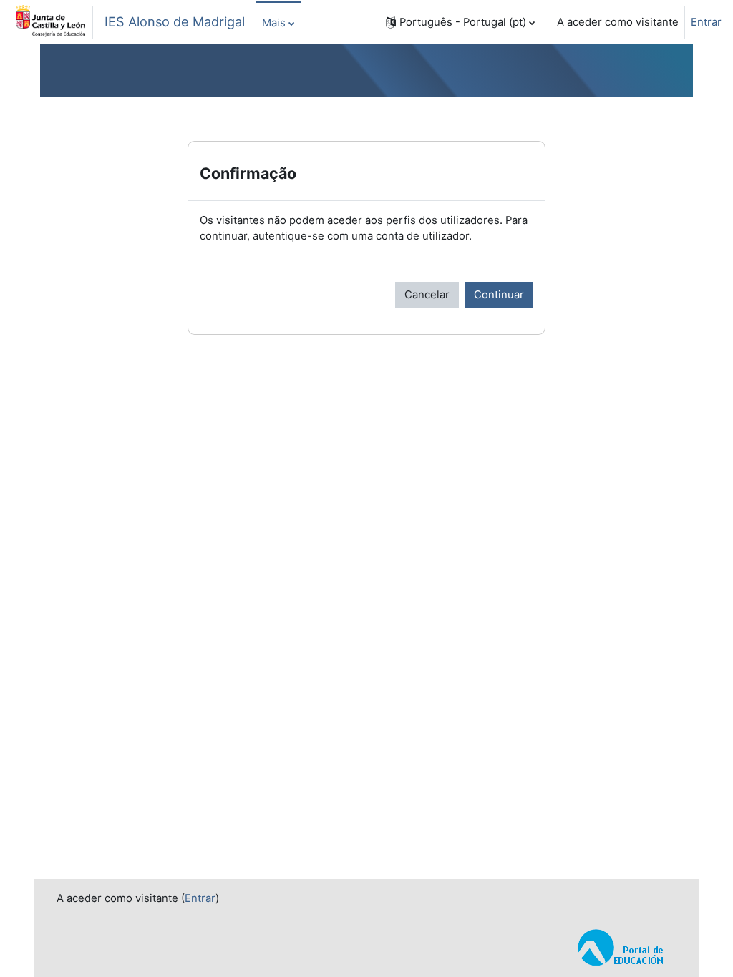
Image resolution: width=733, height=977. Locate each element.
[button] (460, 22)
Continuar (499, 294)
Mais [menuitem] (274, 22)
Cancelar (427, 294)
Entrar (706, 22)
